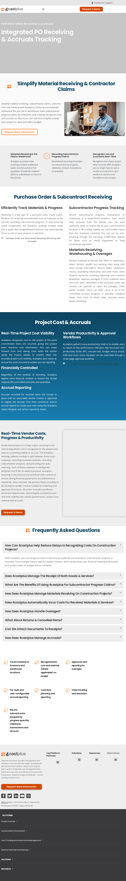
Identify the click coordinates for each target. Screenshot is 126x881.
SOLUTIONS (6, 859)
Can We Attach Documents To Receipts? (33, 629)
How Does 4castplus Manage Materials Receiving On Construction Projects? (58, 594)
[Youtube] (22, 796)
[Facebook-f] (3, 796)
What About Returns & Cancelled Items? (33, 620)
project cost (52, 496)
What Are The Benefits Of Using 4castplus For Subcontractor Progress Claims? (60, 585)
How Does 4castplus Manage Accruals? (33, 638)
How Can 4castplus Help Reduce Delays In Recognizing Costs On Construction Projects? (60, 547)
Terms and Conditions (21, 802)
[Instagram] (28, 796)
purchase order (27, 161)
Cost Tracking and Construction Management (21, 840)
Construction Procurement (13, 831)
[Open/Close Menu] (43, 9)
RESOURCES (6, 869)
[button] (63, 547)
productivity (94, 344)
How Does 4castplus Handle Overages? (33, 611)
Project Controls (8, 821)
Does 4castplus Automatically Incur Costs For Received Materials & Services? (59, 602)
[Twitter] (10, 796)
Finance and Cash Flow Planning (14, 850)
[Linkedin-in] (16, 796)
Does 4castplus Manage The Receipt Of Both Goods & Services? (49, 576)
